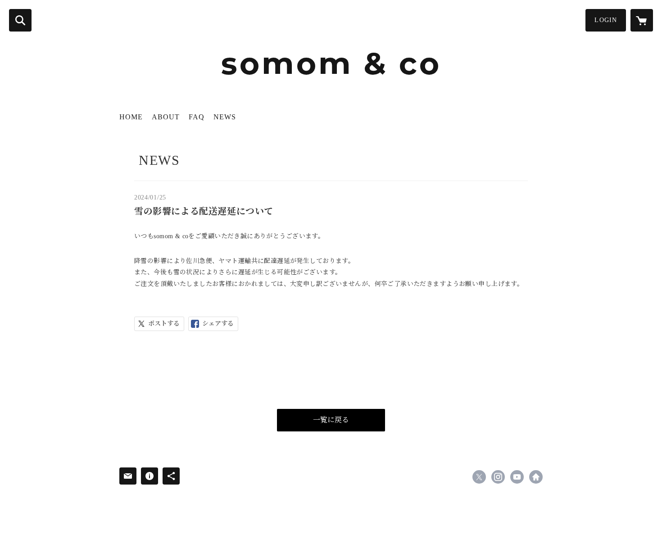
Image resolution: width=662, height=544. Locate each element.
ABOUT (166, 117)
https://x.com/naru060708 (479, 477)
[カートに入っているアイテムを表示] (641, 20)
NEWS (224, 117)
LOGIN (605, 20)
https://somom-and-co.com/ (536, 477)
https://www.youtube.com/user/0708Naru (517, 477)
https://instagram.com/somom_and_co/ (498, 477)
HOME (131, 117)
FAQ (196, 117)
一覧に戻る (331, 420)
